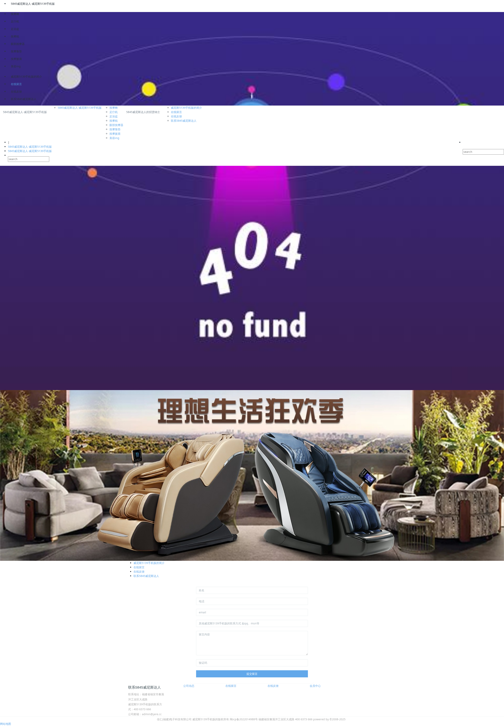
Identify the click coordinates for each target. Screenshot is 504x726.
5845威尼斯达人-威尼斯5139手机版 (33, 4)
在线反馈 (16, 91)
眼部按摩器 (18, 44)
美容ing (16, 66)
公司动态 (188, 686)
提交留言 (252, 674)
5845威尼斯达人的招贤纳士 (143, 112)
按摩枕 (15, 36)
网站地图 (5, 724)
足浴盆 (15, 29)
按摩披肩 (16, 59)
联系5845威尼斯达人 (23, 99)
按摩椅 (15, 14)
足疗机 (15, 21)
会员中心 (315, 686)
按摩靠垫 (16, 51)
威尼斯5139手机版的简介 (26, 76)
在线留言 (16, 84)
